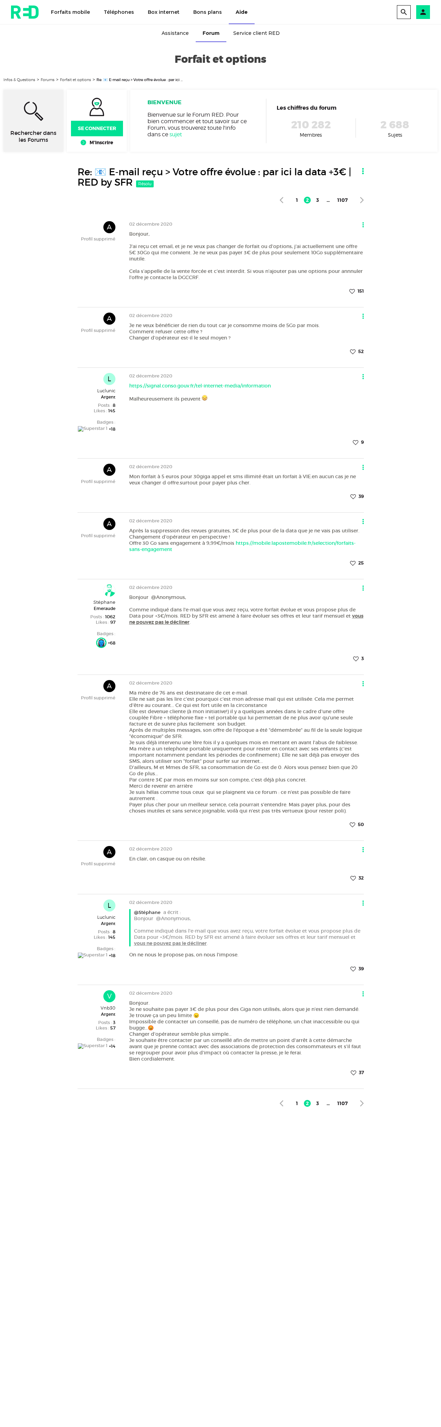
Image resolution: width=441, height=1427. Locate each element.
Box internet (164, 12)
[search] (404, 12)
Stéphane (104, 602)
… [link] (328, 200)
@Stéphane (147, 912)
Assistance (175, 33)
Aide (242, 12)
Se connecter (97, 128)
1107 (342, 200)
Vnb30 (108, 1008)
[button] (423, 12)
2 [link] (307, 200)
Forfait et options (75, 79)
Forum (211, 33)
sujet (176, 134)
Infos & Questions (19, 79)
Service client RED (256, 33)
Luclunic (106, 390)
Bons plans (207, 12)
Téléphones (119, 12)
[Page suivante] (362, 200)
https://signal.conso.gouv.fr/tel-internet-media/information (200, 386)
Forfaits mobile (70, 12)
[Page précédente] (281, 200)
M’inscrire (101, 142)
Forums (47, 79)
